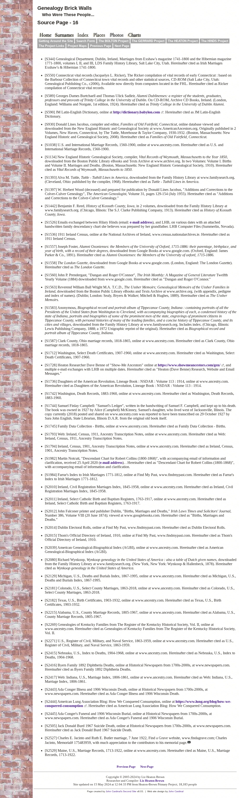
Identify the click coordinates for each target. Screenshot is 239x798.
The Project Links (51, 46)
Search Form (85, 41)
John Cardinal (176, 791)
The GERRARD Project (148, 41)
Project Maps (77, 46)
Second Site (129, 791)
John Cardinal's (114, 791)
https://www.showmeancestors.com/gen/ (189, 365)
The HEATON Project (183, 41)
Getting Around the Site (56, 41)
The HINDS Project (214, 41)
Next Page (122, 46)
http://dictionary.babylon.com (136, 112)
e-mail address (141, 222)
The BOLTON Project (113, 41)
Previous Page (100, 46)
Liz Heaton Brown (152, 780)
